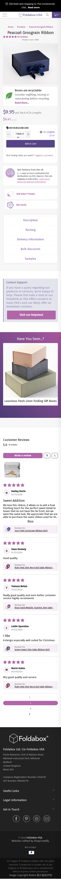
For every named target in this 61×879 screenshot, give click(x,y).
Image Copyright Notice (22, 875)
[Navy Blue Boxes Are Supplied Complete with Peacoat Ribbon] (30, 63)
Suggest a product (43, 155)
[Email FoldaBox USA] (46, 819)
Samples (30, 258)
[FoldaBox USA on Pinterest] (26, 819)
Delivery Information (30, 239)
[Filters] (47, 455)
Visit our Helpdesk (31, 315)
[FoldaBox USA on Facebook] (16, 819)
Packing (30, 230)
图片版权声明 (44, 875)
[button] (10, 36)
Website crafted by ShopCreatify (30, 840)
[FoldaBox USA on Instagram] (36, 819)
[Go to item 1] (12, 470)
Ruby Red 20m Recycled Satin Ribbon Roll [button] (33, 567)
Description (30, 220)
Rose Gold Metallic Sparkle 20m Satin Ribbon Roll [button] (33, 607)
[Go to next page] (30, 714)
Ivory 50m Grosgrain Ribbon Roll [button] (31, 530)
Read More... (22, 102)
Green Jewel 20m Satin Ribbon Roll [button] (32, 649)
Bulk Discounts (30, 249)
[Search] (48, 14)
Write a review (23, 455)
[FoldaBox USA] (30, 15)
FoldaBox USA (34, 837)
